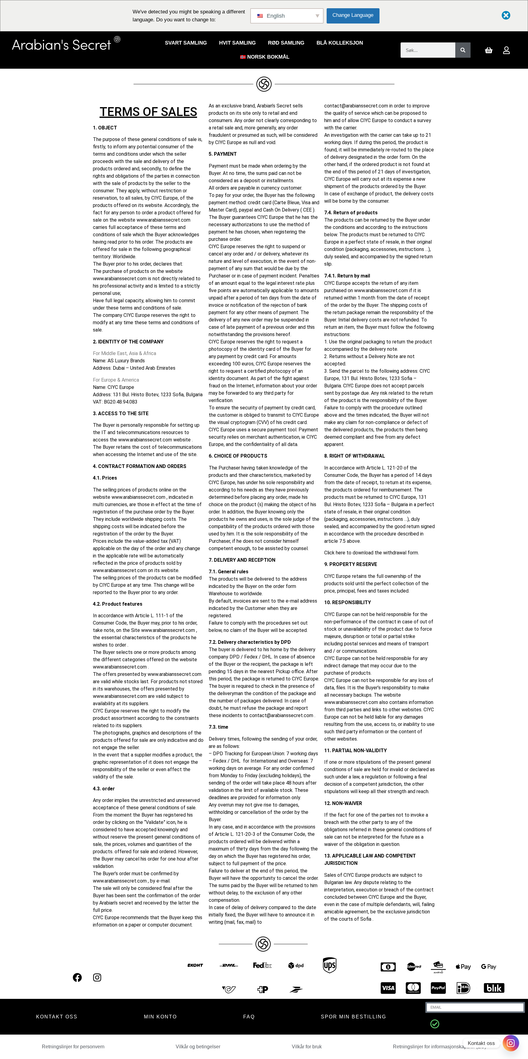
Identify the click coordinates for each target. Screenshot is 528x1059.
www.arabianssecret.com (163, 220)
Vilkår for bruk (307, 1046)
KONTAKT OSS (57, 1016)
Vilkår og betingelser (198, 1046)
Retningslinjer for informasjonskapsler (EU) (439, 1046)
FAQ (249, 1016)
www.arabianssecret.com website (154, 440)
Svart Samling (186, 43)
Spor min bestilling (353, 1016)
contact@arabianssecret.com (281, 715)
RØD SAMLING (286, 43)
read (112, 242)
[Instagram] (97, 977)
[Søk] (463, 50)
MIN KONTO (160, 1016)
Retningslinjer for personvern (73, 1046)
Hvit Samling (237, 43)
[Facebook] (77, 977)
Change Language (352, 15)
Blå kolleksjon (340, 43)
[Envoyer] (435, 1024)
